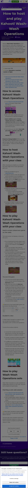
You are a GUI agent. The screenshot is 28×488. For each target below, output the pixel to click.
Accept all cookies (14, 486)
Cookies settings (14, 478)
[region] (14, 477)
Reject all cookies (14, 482)
